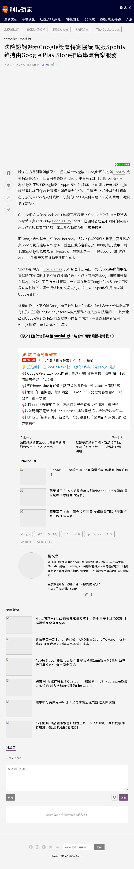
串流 (66, 534)
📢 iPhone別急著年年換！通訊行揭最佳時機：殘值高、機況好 (70, 404)
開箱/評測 (73, 19)
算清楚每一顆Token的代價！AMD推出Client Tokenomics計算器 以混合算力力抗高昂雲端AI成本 (81, 641)
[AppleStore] (56, 846)
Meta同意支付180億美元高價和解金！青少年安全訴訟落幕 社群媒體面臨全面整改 (81, 620)
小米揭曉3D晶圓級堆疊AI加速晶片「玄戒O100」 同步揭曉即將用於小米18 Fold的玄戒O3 (80, 725)
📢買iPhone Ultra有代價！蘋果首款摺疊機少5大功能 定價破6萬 (71, 385)
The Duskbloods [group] (108, 29)
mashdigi (62, 335)
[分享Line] (8, 185)
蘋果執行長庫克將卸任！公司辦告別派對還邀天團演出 (75, 702)
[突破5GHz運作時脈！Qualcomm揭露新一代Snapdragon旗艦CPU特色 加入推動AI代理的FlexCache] (19, 687)
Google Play (44, 541)
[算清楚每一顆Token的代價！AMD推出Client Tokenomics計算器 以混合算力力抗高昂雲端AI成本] (19, 646)
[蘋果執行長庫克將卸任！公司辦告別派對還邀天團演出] (19, 708)
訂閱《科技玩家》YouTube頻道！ (71, 360)
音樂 (77, 534)
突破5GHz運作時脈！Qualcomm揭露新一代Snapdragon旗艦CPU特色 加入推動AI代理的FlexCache (82, 683)
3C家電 (90, 19)
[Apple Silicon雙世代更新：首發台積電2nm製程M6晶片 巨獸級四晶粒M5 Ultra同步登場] (19, 667)
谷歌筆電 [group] (82, 29)
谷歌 (39, 534)
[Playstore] (50, 846)
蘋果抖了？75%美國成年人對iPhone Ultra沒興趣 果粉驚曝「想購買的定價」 (89, 492)
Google (25, 534)
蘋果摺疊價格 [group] (36, 29)
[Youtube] (121, 8)
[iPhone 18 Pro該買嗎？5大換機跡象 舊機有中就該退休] (33, 476)
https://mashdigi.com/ (62, 588)
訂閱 (109, 534)
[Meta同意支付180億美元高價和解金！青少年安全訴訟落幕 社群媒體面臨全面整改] (19, 625)
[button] (126, 8)
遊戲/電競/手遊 (110, 19)
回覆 (123, 797)
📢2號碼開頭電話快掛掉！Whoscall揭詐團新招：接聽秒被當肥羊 (72, 410)
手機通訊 (28, 19)
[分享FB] (8, 173)
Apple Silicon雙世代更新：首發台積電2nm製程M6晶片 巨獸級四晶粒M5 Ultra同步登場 (81, 662)
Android (26, 541)
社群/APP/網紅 (50, 19)
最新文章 (10, 19)
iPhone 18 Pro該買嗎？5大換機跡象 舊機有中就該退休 (89, 472)
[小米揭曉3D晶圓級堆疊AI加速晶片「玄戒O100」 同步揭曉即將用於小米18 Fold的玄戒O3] (19, 729)
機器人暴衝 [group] (61, 29)
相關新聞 (12, 609)
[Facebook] (30, 846)
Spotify (52, 534)
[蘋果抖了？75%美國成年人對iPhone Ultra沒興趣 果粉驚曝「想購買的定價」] (33, 497)
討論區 (11, 747)
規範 (10, 797)
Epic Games (94, 534)
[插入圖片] (114, 797)
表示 (80, 214)
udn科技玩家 (10, 38)
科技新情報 (25, 38)
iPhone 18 (28, 461)
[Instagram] (36, 846)
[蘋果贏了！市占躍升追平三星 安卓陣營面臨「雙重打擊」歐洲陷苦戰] (33, 518)
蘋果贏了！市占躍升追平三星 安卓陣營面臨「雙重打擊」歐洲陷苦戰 (88, 513)
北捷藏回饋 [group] (11, 29)
